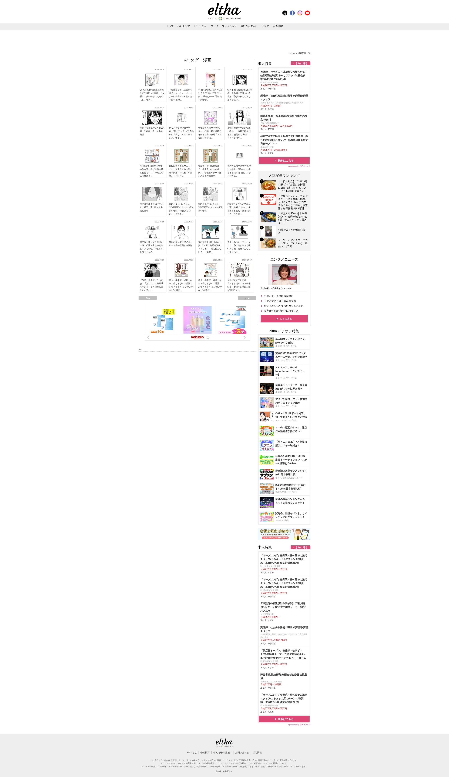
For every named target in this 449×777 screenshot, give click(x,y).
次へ (247, 298)
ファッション (229, 26)
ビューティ (200, 26)
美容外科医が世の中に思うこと (281, 310)
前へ (148, 298)
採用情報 (257, 752)
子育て (265, 26)
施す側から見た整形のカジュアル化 (283, 305)
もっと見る (286, 318)
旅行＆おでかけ (249, 26)
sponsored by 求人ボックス (299, 166)
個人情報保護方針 (222, 752)
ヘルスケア (183, 26)
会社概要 (205, 752)
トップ (170, 26)
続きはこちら (286, 160)
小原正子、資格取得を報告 (278, 296)
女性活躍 (278, 26)
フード (214, 26)
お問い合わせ (242, 752)
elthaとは (192, 752)
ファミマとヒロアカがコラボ (280, 300)
